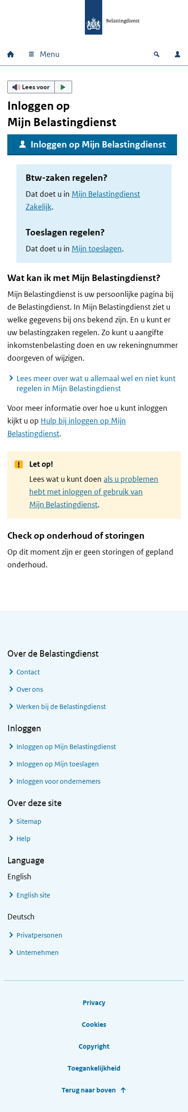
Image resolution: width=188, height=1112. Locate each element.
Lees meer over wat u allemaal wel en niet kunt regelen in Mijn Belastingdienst (96, 383)
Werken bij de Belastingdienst (61, 706)
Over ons (29, 689)
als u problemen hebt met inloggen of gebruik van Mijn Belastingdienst (93, 492)
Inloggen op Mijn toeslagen (57, 764)
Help (23, 838)
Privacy (94, 1002)
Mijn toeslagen (97, 249)
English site (33, 895)
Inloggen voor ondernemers (58, 781)
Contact (28, 672)
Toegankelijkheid (94, 1068)
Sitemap (29, 821)
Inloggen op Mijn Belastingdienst (98, 144)
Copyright (94, 1046)
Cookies (94, 1024)
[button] (39, 87)
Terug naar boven (89, 1090)
